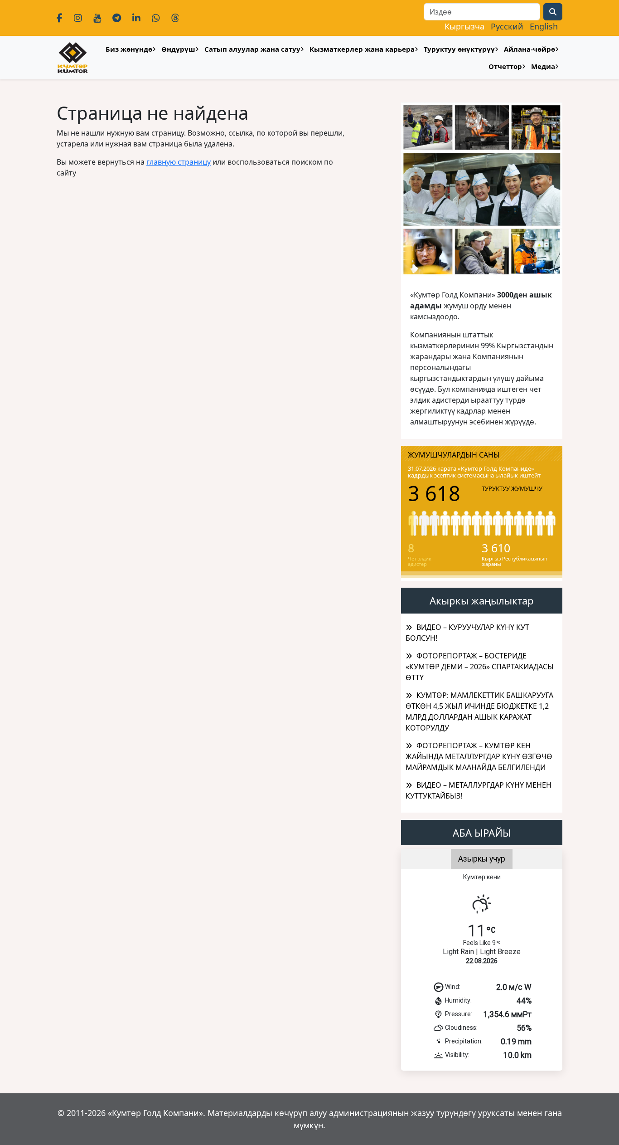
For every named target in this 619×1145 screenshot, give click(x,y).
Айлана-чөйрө (529, 49)
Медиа (543, 66)
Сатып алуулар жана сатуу (252, 49)
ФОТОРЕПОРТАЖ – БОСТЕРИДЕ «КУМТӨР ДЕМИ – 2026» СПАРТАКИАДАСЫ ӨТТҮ (480, 666)
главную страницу (178, 162)
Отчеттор (505, 66)
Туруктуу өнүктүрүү (459, 49)
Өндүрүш (178, 49)
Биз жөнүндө (129, 49)
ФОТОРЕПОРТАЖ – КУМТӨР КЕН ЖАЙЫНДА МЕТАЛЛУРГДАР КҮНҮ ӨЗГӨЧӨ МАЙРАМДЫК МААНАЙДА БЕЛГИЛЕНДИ (479, 756)
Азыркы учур (481, 858)
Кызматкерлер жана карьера (362, 49)
